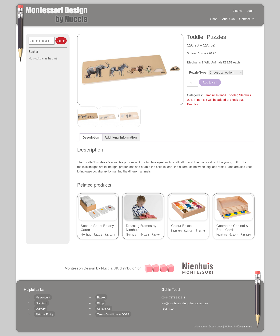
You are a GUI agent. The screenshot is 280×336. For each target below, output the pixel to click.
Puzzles (192, 104)
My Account (43, 297)
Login (250, 10)
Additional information (121, 137)
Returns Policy (44, 314)
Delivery (41, 308)
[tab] (90, 137)
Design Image (244, 326)
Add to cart (210, 82)
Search (61, 41)
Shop (214, 19)
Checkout (41, 303)
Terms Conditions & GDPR (113, 314)
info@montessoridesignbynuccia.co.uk (185, 303)
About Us (228, 19)
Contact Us (246, 19)
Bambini (209, 95)
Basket (101, 297)
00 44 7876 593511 (173, 297)
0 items (237, 10)
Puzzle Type (197, 72)
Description (90, 137)
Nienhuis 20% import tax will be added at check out (219, 97)
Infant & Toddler (226, 95)
